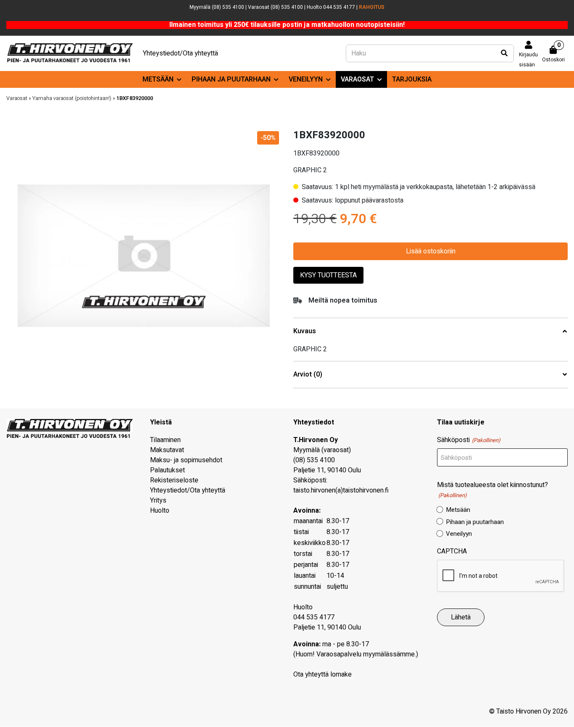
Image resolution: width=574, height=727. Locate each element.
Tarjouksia (412, 79)
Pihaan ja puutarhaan (231, 79)
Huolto (159, 511)
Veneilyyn (306, 79)
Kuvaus (304, 331)
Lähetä (461, 617)
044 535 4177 (313, 617)
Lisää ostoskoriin (431, 251)
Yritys (158, 500)
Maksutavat (167, 450)
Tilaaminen (165, 440)
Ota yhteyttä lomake (322, 674)
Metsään (158, 79)
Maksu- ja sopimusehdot (186, 460)
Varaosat (357, 79)
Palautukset (167, 470)
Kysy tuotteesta (328, 275)
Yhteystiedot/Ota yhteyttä (180, 53)
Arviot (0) (307, 374)
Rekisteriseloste (174, 480)
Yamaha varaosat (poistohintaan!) (71, 98)
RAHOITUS (371, 7)
